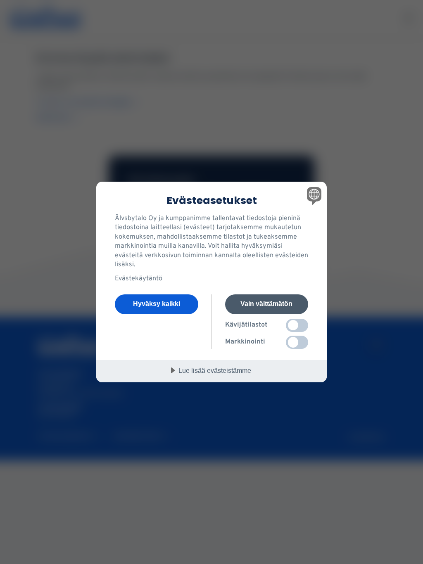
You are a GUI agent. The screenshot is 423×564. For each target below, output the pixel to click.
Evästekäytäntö (138, 279)
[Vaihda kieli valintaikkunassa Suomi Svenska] (313, 196)
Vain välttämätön (266, 303)
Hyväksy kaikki (156, 303)
